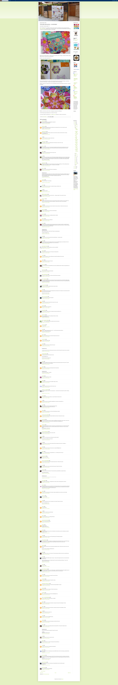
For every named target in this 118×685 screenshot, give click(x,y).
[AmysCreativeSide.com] (76, 40)
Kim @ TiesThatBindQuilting (45, 597)
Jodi (42, 636)
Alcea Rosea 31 (44, 141)
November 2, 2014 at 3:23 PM (45, 287)
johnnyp (43, 524)
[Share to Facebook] (52, 116)
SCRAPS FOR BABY (76, 138)
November (76, 126)
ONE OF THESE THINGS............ (76, 129)
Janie (42, 500)
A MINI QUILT (76, 136)
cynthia (43, 255)
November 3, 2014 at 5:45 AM (45, 364)
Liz (42, 400)
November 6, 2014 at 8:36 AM (45, 633)
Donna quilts (43, 655)
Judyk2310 (43, 424)
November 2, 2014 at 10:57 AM (46, 153)
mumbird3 (43, 592)
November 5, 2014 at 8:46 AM (45, 576)
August (76, 156)
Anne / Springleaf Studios (45, 320)
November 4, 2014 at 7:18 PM (45, 537)
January (76, 164)
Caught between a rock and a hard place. (75, 94)
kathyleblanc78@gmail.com (45, 583)
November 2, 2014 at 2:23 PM (45, 257)
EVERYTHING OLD (76, 134)
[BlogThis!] (50, 116)
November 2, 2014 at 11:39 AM (46, 170)
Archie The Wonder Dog (45, 431)
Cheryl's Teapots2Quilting (45, 460)
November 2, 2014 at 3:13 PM (45, 282)
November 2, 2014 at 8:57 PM (45, 332)
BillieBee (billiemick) (44, 194)
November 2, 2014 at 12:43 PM (46, 196)
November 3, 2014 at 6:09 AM (45, 373)
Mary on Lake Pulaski (45, 296)
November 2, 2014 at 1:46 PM (45, 238)
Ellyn (42, 236)
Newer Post (41, 672)
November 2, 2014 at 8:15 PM (45, 317)
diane (42, 289)
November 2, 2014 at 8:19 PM (45, 322)
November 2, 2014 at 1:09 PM (45, 202)
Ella (42, 189)
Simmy (43, 506)
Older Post (69, 672)
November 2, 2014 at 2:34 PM (45, 267)
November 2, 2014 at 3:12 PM (45, 276)
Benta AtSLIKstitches (45, 274)
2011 (75, 168)
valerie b (43, 218)
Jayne (43, 361)
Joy (42, 436)
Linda (51, 114)
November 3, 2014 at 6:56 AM (45, 387)
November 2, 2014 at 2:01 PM (45, 248)
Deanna (43, 410)
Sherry (43, 624)
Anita (42, 645)
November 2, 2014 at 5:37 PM (45, 303)
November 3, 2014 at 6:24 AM (45, 382)
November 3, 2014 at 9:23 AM (45, 422)
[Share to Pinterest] (53, 116)
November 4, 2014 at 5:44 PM (45, 527)
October (76, 153)
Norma (43, 491)
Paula (42, 535)
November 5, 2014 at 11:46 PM (46, 617)
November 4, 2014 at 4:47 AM (45, 522)
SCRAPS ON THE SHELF (76, 143)
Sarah (43, 615)
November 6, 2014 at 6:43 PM (45, 647)
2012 (75, 167)
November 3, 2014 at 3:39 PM (45, 467)
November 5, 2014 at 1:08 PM (45, 599)
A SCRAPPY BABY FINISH (76, 132)
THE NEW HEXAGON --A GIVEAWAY (76, 150)
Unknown (43, 179)
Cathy (43, 564)
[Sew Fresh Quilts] (76, 49)
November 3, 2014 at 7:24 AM (45, 402)
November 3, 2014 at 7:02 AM (45, 393)
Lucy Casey (43, 264)
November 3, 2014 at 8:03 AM (45, 412)
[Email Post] (48, 116)
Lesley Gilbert (44, 480)
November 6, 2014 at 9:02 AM (45, 638)
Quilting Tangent (44, 131)
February (76, 163)
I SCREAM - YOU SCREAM (76, 148)
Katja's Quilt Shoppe (42, 28)
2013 (75, 166)
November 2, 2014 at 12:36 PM (46, 187)
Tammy (43, 451)
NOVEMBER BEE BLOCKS (76, 140)
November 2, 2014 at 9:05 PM (45, 336)
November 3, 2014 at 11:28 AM (46, 433)
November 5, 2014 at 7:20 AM (45, 566)
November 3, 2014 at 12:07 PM (46, 444)
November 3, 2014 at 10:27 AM (46, 429)
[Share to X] (51, 116)
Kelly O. (43, 151)
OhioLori (43, 334)
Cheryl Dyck (43, 324)
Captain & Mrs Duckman (45, 520)
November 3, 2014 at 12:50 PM (46, 453)
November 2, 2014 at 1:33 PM (45, 220)
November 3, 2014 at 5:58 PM (45, 493)
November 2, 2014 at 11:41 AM (46, 177)
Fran (42, 442)
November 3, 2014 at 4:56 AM (45, 351)
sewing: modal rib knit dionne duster (76, 80)
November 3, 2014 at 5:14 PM (45, 482)
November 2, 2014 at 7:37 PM (45, 312)
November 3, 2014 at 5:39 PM (45, 488)
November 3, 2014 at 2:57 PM (45, 462)
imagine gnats (75, 78)
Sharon (43, 366)
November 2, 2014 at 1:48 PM (45, 243)
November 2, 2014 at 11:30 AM (46, 160)
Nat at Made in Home (44, 246)
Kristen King (43, 209)
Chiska (43, 380)
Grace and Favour (51, 4)
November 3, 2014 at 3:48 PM (45, 473)
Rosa (42, 465)
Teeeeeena (43, 495)
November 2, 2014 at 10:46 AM (46, 143)
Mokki (43, 552)
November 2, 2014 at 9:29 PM (45, 341)
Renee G (43, 515)
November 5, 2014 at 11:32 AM (46, 590)
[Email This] (49, 116)
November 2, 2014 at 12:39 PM (46, 191)
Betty (42, 329)
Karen (43, 574)
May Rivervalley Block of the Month (75, 89)
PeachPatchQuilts (44, 353)
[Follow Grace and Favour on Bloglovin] (76, 69)
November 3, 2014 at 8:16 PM (45, 508)
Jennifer (43, 395)
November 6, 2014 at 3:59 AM (45, 622)
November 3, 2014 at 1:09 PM (45, 458)
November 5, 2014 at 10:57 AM (46, 585)
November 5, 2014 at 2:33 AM (45, 554)
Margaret (54, 114)
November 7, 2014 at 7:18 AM (45, 659)
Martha (43, 640)
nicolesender (43, 667)
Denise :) (43, 168)
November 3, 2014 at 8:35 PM (45, 517)
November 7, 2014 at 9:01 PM (45, 669)
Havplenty (43, 469)
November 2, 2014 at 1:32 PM (45, 216)
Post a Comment (43, 671)
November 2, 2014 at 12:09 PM (46, 182)
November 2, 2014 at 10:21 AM (46, 134)
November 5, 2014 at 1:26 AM (45, 549)
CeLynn (43, 223)
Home (55, 672)
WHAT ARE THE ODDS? (76, 145)
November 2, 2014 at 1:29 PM (45, 211)
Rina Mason (43, 126)
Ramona (43, 250)
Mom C (43, 606)
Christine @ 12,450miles (45, 389)
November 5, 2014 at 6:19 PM (45, 608)
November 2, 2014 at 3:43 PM (45, 298)
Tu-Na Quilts (43, 419)
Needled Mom (44, 310)
